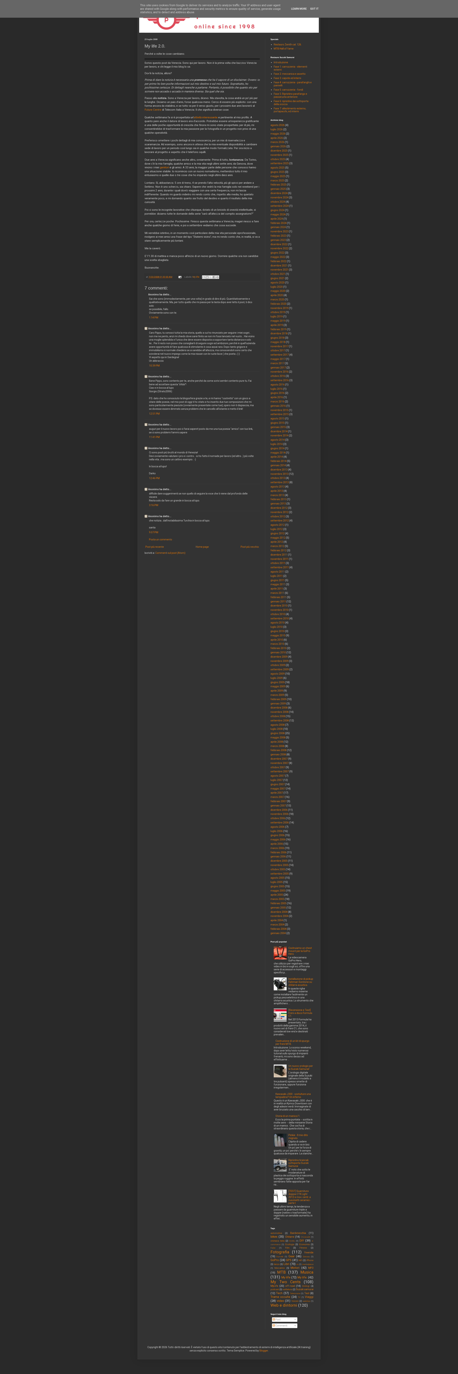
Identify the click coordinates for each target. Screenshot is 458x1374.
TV (299, 1297)
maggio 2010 (278, 635)
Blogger (263, 1350)
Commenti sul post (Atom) (170, 552)
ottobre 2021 (278, 274)
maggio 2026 (278, 133)
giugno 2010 (277, 631)
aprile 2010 (277, 639)
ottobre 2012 (278, 516)
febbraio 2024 (278, 223)
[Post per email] (179, 277)
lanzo (277, 1264)
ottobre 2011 (278, 563)
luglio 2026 (277, 129)
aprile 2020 (277, 295)
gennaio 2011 (278, 601)
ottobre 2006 (278, 818)
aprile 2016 (277, 397)
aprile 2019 (277, 325)
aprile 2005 (277, 894)
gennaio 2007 (278, 805)
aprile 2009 (277, 690)
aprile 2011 (277, 588)
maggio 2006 (278, 839)
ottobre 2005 (278, 869)
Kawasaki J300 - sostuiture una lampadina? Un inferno (293, 1095)
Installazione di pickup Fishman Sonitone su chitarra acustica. (300, 981)
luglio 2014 (277, 444)
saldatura (287, 1289)
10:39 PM (154, 365)
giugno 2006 (277, 835)
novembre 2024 (279, 197)
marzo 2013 (277, 495)
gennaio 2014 (278, 465)
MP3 (310, 1267)
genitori (164, 167)
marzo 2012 (277, 546)
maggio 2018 (278, 342)
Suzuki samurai (304, 1289)
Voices (295, 1301)
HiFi (301, 1260)
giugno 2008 (277, 733)
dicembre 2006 (279, 809)
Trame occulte (280, 1297)
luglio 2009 (277, 678)
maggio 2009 (278, 686)
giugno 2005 (277, 886)
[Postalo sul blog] (207, 277)
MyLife (274, 1285)
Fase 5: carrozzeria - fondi (288, 89)
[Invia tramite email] (204, 277)
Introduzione (281, 62)
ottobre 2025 (278, 159)
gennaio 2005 (278, 907)
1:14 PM (153, 317)
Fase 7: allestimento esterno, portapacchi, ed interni (290, 110)
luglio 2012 (277, 529)
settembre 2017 (280, 354)
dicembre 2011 (279, 554)
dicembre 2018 (279, 333)
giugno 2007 (277, 784)
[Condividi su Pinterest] (217, 277)
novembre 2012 (279, 512)
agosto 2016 (278, 384)
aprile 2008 (277, 741)
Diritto (292, 1241)
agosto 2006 (278, 826)
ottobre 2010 (278, 614)
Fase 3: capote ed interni (287, 78)
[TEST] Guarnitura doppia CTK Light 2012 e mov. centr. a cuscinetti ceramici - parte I (299, 1197)
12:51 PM (154, 413)
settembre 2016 (280, 380)
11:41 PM (154, 437)
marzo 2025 (277, 180)
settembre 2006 (280, 822)
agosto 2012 (278, 524)
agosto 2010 (278, 622)
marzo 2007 (277, 797)
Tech (279, 1293)
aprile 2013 (277, 490)
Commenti (281, 1325)
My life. (302, 1277)
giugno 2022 (277, 252)
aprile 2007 (277, 792)
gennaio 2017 (278, 367)
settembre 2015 (280, 414)
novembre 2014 (279, 435)
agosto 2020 (278, 282)
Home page (202, 546)
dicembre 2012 (279, 507)
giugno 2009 (277, 682)
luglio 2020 (277, 286)
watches (306, 1301)
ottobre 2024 (278, 201)
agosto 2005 (278, 877)
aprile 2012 (277, 541)
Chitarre (289, 1236)
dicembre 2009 (279, 656)
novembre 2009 (279, 661)
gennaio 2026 (278, 146)
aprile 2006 (277, 843)
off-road (290, 1285)
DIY (301, 1240)
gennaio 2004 (278, 933)
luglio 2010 (277, 626)
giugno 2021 (277, 278)
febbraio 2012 (278, 550)
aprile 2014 (277, 456)
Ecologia (289, 1244)
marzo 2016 (277, 401)
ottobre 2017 (278, 350)
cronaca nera (277, 1240)
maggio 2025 (278, 176)
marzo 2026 (277, 142)
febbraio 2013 (278, 499)
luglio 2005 (277, 882)
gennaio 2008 (278, 754)
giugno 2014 (277, 448)
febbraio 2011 (278, 597)
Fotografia (280, 1252)
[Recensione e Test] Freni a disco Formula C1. (300, 1013)
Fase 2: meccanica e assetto (290, 73)
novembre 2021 (279, 269)
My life (196, 277)
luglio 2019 (277, 316)
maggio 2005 (278, 890)
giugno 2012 (277, 533)
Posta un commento (160, 539)
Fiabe (273, 1248)
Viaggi (309, 1297)
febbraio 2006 (278, 852)
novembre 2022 (279, 248)
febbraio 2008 (278, 750)
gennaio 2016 (278, 405)
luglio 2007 (277, 780)
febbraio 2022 (278, 261)
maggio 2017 (278, 359)
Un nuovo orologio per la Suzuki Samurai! (300, 1067)
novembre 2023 (279, 231)
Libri (286, 1264)
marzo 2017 (277, 363)
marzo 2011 (277, 592)
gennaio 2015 (278, 427)
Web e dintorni (284, 1305)
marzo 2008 (277, 746)
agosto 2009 (278, 673)
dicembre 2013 (279, 469)
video (280, 1301)
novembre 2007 (279, 763)
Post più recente (154, 546)
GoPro (275, 1260)
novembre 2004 (279, 916)
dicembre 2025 (279, 150)
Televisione (295, 1293)
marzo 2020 (277, 299)
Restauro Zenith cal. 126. (288, 44)
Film (287, 1247)
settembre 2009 (280, 669)
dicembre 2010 (279, 605)
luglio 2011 (277, 576)
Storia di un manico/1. (288, 1116)
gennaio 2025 (278, 188)
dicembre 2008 (279, 707)
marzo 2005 (277, 899)
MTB (281, 1272)
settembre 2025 (280, 163)
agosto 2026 (278, 125)
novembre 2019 (279, 308)
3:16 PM (153, 505)
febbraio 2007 (278, 801)
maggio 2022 (278, 257)
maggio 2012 (278, 537)
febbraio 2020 (278, 303)
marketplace (307, 1264)
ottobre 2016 (278, 376)
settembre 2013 (280, 482)
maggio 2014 (278, 452)
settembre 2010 (280, 618)
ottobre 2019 (278, 312)
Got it (314, 8)
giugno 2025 (277, 171)
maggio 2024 (278, 214)
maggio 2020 (278, 290)
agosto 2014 (278, 439)
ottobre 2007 (278, 767)
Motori (295, 1267)
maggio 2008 (278, 737)
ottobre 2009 (278, 665)
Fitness (303, 1247)
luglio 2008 (277, 728)
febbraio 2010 (278, 648)
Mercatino (279, 1268)
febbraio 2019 (278, 329)
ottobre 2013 (278, 478)
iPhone (309, 1260)
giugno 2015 (277, 422)
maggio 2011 (278, 584)
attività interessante (206, 117)
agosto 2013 (278, 486)
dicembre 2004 (279, 911)
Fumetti (279, 1257)
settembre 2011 (280, 567)
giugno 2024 (277, 210)
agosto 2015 (278, 418)
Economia (304, 1244)
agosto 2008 (278, 724)
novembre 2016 (279, 371)
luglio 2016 (277, 388)
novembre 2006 (279, 814)
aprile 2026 (277, 138)
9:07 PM (153, 532)
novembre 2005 (279, 865)
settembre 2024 (280, 205)
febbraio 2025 (278, 184)
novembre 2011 (279, 559)
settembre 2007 (280, 771)
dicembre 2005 (279, 860)
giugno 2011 (277, 580)
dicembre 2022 (279, 244)
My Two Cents (286, 1281)
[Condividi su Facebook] (214, 277)
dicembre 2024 (279, 193)
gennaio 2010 (278, 652)
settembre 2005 (280, 873)
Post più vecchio (250, 546)
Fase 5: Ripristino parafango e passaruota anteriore (290, 95)
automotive (276, 1233)
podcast (275, 1289)
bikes (274, 1236)
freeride (308, 1252)
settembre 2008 (280, 720)
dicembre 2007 (279, 758)
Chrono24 (305, 1237)
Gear (291, 1256)
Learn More (299, 8)
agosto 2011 (278, 571)
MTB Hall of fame (284, 48)
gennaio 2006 (278, 856)
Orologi (306, 1286)
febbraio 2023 (278, 235)
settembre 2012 (280, 520)
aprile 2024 (277, 218)
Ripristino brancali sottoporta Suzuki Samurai (298, 1163)
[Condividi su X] (210, 277)
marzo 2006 (277, 848)
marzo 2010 (277, 643)
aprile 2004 (277, 920)
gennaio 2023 (278, 240)
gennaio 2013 (278, 503)
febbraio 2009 (278, 699)
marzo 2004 (277, 924)
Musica (306, 1272)
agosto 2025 (278, 167)
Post (278, 1319)
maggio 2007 (278, 788)
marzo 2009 (277, 695)
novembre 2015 (279, 410)
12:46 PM (154, 478)
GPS (288, 1260)
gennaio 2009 (278, 703)
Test (306, 1293)
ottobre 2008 (278, 716)
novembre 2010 (279, 609)
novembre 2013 (279, 473)
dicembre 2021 (279, 265)
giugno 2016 (277, 393)
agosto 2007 (278, 775)
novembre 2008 (279, 711)
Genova (306, 1257)
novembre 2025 (279, 155)
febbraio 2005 (278, 903)
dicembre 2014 (279, 431)
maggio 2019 (278, 320)
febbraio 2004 (278, 928)
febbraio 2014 (278, 461)
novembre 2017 (279, 346)
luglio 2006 (277, 831)
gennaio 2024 (278, 227)
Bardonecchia (298, 1233)
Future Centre (153, 109)
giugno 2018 (277, 337)
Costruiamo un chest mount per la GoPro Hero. (300, 951)
